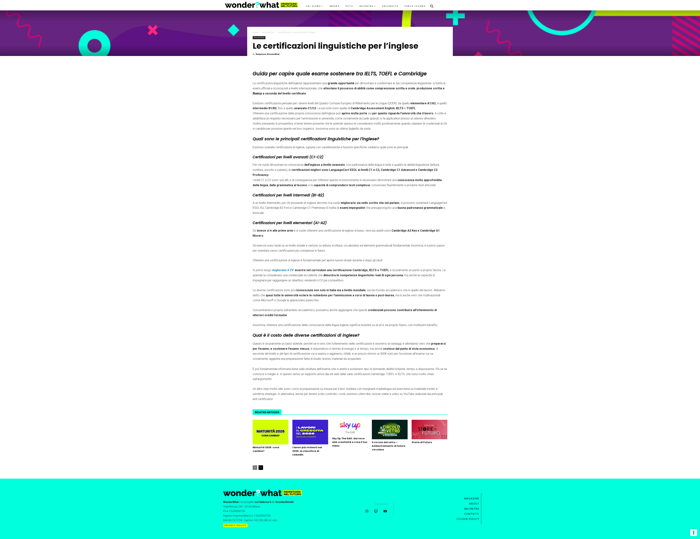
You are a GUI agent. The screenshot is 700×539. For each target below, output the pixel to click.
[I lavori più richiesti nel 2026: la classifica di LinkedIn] (310, 432)
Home (255, 32)
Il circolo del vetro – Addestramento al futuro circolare (388, 446)
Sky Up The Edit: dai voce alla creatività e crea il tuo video (349, 442)
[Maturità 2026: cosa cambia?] (270, 432)
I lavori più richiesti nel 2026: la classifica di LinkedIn (307, 451)
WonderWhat (268, 32)
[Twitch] (376, 511)
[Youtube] (385, 511)
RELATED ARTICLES (267, 412)
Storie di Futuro (422, 442)
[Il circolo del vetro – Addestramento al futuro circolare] (390, 429)
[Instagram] (367, 511)
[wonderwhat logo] (261, 5)
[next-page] (260, 467)
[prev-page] (255, 467)
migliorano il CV (282, 270)
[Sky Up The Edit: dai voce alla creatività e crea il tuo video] (350, 427)
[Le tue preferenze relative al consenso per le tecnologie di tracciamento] (693, 532)
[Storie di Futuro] (429, 429)
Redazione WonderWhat (267, 54)
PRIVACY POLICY (235, 525)
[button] (431, 6)
